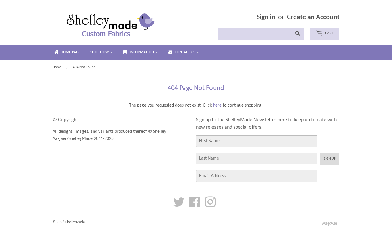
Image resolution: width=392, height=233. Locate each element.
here (217, 105)
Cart (329, 33)
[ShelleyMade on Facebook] (195, 205)
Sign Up (330, 158)
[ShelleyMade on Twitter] (179, 205)
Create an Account (313, 17)
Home (57, 67)
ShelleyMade (75, 222)
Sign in (266, 17)
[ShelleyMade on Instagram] (210, 205)
